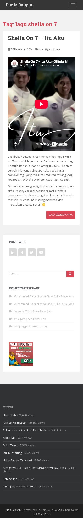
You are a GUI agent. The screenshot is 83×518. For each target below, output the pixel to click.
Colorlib (58, 510)
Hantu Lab (39, 319)
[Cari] (70, 274)
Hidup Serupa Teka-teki (17, 460)
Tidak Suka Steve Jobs (60, 296)
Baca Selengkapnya (61, 214)
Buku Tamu (39, 326)
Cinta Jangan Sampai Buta (19, 486)
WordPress (44, 514)
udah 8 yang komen (50, 49)
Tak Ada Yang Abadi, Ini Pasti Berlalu (26, 430)
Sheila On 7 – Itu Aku (36, 38)
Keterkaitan (10, 479)
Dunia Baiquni (20, 4)
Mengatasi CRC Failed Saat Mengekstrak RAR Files (34, 468)
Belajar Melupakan (14, 422)
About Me (9, 438)
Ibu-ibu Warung (12, 453)
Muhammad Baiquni (26, 296)
